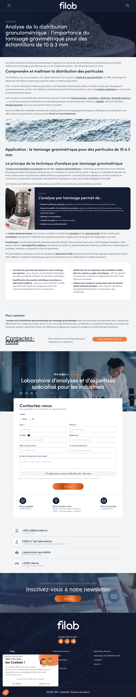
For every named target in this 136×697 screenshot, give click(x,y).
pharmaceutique (79, 98)
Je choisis (16, 684)
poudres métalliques (106, 89)
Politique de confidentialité (107, 656)
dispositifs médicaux (120, 98)
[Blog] (60, 641)
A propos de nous (61, 651)
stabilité (100, 101)
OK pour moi (44, 684)
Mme (25, 419)
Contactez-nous (20, 340)
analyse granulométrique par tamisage (25, 169)
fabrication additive (47, 213)
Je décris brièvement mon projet (34, 456)
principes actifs (93, 233)
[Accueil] (68, 5)
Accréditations (60, 660)
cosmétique (93, 98)
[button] (5, 692)
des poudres (73, 208)
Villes (97, 664)
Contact (98, 660)
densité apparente (13, 105)
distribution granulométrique (89, 77)
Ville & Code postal (28, 445)
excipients (74, 233)
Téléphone (74, 435)
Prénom (73, 424)
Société (25, 435)
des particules (59, 204)
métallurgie (105, 98)
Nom (22, 424)
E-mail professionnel (78, 445)
